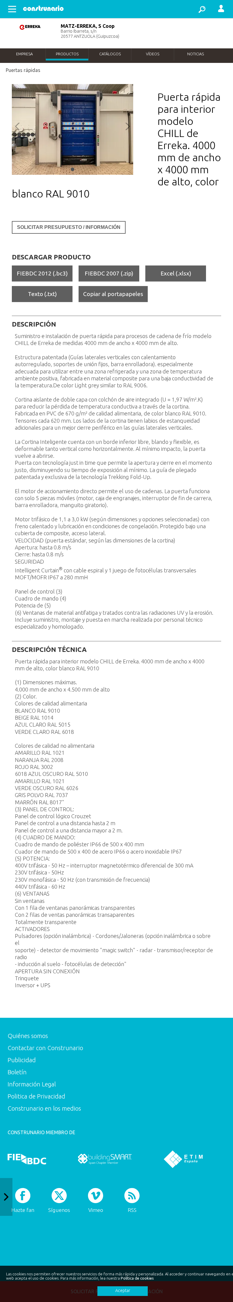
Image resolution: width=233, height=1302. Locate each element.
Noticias (195, 54)
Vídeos (152, 54)
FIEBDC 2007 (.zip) (109, 273)
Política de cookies (137, 1278)
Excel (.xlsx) (175, 273)
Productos (67, 54)
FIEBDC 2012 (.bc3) (42, 273)
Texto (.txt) (42, 294)
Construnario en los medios (44, 1108)
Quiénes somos (28, 1035)
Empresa (24, 54)
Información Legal (32, 1084)
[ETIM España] (183, 1159)
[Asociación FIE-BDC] (27, 1159)
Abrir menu (12, 9)
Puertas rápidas (23, 70)
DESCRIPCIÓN (34, 324)
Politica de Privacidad (36, 1096)
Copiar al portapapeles (113, 294)
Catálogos (110, 54)
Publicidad (22, 1059)
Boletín (17, 1072)
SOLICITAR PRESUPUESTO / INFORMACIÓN (68, 227)
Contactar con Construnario (45, 1047)
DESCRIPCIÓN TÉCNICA (49, 649)
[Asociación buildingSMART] (105, 1159)
